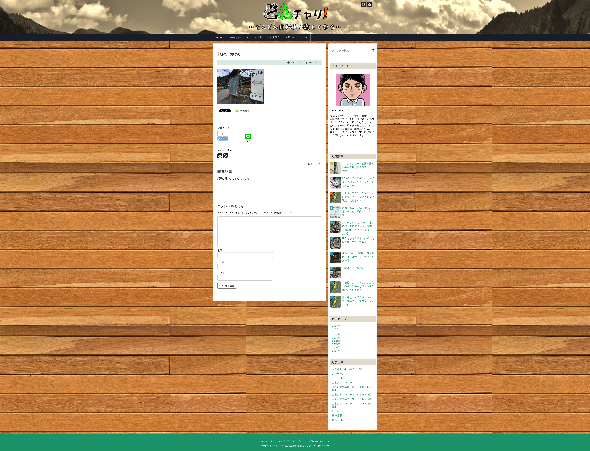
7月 (336, 329)
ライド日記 (338, 378)
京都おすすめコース (239, 37)
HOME (219, 37)
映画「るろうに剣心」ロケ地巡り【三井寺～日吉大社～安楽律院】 (358, 257)
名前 (220, 250)
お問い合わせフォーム (296, 37)
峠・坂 (258, 37)
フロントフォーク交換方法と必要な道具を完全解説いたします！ (358, 167)
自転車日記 (273, 37)
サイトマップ (276, 441)
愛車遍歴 (337, 415)
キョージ (315, 164)
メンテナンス (339, 373)
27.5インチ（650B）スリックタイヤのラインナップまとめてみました (358, 182)
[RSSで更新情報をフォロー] (369, 4)
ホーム (264, 441)
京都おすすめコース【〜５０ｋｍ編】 (353, 399)
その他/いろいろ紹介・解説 (347, 369)
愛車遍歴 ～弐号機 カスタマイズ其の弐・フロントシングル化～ (358, 301)
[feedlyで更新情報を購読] (363, 4)
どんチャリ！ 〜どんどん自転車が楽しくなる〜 (291, 446)
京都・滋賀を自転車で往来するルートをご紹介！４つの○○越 (358, 211)
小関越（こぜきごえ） (354, 268)
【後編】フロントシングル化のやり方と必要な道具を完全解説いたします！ (358, 197)
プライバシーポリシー (296, 441)
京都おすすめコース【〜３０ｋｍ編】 (353, 394)
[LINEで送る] (242, 110)
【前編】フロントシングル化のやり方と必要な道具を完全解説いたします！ (358, 286)
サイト (221, 273)
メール (221, 261)
